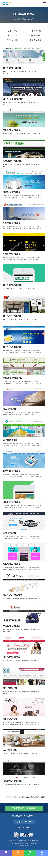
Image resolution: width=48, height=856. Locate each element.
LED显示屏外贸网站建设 (12, 316)
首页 (6, 854)
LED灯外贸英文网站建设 (12, 68)
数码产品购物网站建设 (11, 564)
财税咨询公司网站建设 (11, 223)
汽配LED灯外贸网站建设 (12, 161)
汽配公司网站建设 (10, 533)
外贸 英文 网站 (12, 35)
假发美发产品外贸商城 (11, 657)
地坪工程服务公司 (10, 440)
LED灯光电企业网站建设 (12, 347)
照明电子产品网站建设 (11, 254)
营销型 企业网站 (12, 40)
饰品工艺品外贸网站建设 (12, 781)
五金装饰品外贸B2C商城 (12, 595)
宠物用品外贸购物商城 (11, 626)
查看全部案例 (12, 31)
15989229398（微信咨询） (24, 808)
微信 (30, 854)
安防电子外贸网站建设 (11, 130)
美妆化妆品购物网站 (10, 719)
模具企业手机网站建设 (11, 502)
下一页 (18, 797)
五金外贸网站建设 (10, 750)
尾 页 (23, 797)
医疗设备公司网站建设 (11, 471)
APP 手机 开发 (35, 35)
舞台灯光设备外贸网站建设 (13, 99)
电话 (18, 854)
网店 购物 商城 (35, 40)
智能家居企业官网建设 (11, 192)
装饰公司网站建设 (10, 409)
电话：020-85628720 (24, 822)
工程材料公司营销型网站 (12, 378)
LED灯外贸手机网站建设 (12, 285)
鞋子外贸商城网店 (10, 688)
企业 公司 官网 (35, 31)
